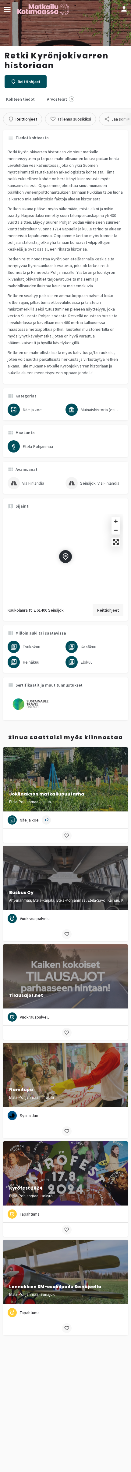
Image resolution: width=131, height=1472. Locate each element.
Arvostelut (60, 99)
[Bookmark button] (67, 835)
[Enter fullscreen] (116, 542)
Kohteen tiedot (20, 99)
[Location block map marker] (65, 556)
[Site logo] (44, 9)
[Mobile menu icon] (7, 9)
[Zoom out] (116, 530)
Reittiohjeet (108, 610)
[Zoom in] (116, 521)
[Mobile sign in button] (124, 9)
